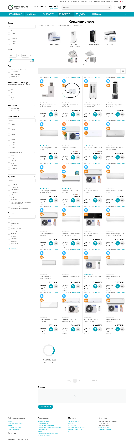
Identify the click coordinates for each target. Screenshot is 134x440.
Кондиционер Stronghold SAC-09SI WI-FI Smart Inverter (71, 234)
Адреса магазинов (99, 1)
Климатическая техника (64, 25)
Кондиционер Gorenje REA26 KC (92, 277)
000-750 (50, 6)
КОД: (41, 78)
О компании (72, 425)
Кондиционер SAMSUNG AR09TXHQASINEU (69, 320)
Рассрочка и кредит (73, 1)
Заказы (10, 425)
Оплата (90, 1)
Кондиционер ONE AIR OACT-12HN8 (115, 191)
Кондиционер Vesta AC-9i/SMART (91, 191)
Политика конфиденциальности (48, 433)
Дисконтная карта (43, 421)
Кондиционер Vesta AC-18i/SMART (113, 320)
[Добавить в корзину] (51, 114)
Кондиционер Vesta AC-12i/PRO (113, 277)
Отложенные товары (14, 427)
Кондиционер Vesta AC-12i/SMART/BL (91, 234)
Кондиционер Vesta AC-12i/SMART (47, 234)
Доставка (84, 1)
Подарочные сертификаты (46, 425)
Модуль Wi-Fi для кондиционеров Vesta (70, 105)
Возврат (40, 431)
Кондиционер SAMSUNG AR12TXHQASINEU (91, 320)
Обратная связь (43, 423)
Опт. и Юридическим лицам (76, 427)
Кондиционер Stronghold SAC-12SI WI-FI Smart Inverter (115, 234)
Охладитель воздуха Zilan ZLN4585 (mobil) (114, 105)
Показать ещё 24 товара (49, 361)
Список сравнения (13, 430)
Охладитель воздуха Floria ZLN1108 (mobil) (92, 105)
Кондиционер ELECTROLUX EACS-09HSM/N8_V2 (48, 191)
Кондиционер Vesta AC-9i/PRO (71, 277)
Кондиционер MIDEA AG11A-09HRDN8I (70, 191)
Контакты (63, 1)
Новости (70, 423)
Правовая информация (75, 430)
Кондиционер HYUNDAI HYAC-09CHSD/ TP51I (49, 320)
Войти (10, 421)
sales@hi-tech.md (103, 427)
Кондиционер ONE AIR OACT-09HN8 (48, 148)
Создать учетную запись (15, 423)
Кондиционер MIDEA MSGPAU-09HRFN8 (46, 277)
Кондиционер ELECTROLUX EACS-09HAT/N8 (114, 148)
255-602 (38, 6)
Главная (40, 25)
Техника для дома (49, 25)
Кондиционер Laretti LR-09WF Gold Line (93, 148)
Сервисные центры (112, 1)
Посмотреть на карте (104, 430)
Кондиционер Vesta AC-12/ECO (69, 148)
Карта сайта (71, 432)
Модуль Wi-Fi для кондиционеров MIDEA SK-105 (48, 105)
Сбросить (14, 249)
